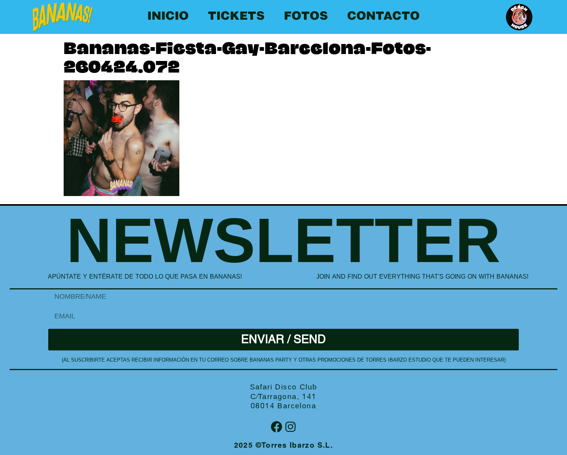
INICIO (168, 17)
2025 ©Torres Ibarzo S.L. (283, 446)
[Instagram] (290, 427)
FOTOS (306, 17)
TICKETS (236, 17)
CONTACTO (383, 17)
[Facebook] (277, 427)
